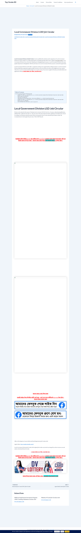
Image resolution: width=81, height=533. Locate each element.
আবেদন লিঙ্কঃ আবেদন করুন (40, 399)
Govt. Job (32, 6)
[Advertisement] (40, 20)
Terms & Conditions (58, 2)
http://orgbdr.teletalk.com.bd (27, 444)
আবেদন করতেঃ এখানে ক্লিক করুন (22, 97)
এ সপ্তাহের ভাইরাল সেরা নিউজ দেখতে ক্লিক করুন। (32, 71)
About (37, 2)
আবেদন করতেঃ (40, 393)
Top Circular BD (10, 2)
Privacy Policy (49, 2)
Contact (42, 2)
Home (27, 6)
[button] (75, 2)
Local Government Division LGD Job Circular (23, 93)
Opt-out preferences (68, 2)
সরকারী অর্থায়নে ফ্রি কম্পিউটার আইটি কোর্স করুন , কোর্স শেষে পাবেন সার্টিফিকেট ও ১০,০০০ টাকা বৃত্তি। (40, 397)
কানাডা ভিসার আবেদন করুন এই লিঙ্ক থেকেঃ (40, 476)
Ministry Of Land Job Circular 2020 (50, 497)
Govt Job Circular (59, 60)
